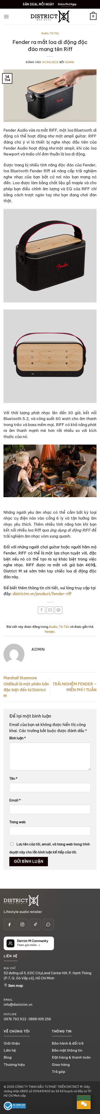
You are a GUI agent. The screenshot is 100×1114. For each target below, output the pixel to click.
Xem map (15, 986)
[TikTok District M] (35, 924)
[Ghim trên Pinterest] (58, 610)
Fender (50, 631)
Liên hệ (10, 1050)
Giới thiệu (12, 1043)
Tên (13, 778)
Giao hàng (61, 1064)
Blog (8, 1057)
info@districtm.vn (18, 1005)
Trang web (17, 822)
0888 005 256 (40, 1019)
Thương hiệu (14, 1064)
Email (15, 800)
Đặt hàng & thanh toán (71, 1057)
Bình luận (17, 738)
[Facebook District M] (9, 924)
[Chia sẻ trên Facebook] (41, 610)
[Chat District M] (48, 924)
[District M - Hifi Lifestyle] (50, 16)
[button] (6, 16)
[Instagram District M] (22, 924)
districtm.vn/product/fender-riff (42, 593)
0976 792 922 (15, 1019)
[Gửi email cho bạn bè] (50, 610)
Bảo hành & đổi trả (67, 1043)
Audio (44, 33)
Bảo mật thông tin (67, 1050)
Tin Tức (54, 33)
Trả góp (58, 1071)
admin (69, 62)
